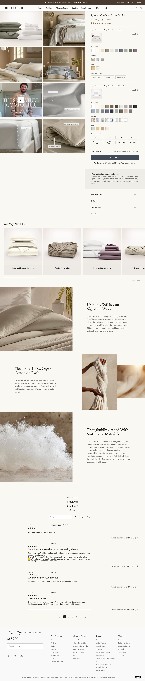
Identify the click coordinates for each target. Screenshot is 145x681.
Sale (106, 8)
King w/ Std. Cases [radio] (108, 142)
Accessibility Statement (38, 677)
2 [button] (68, 617)
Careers (53, 649)
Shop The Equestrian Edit (82, 2)
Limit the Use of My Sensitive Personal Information (74, 677)
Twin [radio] (96, 138)
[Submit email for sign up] (40, 646)
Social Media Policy (52, 677)
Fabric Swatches (122, 652)
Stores (139, 2)
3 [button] (72, 617)
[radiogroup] (114, 50)
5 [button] (80, 617)
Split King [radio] (133, 142)
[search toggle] (131, 8)
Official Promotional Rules (103, 652)
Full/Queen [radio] (109, 77)
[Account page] (136, 8)
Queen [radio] (133, 138)
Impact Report (55, 655)
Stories (53, 646)
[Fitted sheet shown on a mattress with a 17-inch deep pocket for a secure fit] (21, 136)
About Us (130, 2)
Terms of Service (26, 677)
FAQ (74, 655)
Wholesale (99, 649)
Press (52, 658)
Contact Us (76, 640)
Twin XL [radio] (108, 138)
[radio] (93, 50)
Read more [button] (53, 561)
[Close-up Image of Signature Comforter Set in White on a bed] (63, 28)
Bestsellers (121, 655)
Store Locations (122, 640)
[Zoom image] (21, 28)
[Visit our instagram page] (15, 656)
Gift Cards (121, 649)
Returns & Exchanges (79, 649)
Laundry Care (77, 658)
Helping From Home (57, 661)
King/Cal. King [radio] (121, 77)
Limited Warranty (78, 652)
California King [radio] (121, 142)
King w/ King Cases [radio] (96, 142)
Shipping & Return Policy (80, 646)
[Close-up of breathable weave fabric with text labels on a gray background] (63, 100)
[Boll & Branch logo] (14, 8)
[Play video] (21, 100)
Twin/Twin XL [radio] (96, 77)
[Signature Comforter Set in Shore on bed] (63, 64)
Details (134, 34)
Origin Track (120, 2)
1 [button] (64, 617)
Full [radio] (121, 138)
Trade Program (100, 640)
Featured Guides (100, 670)
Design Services (100, 646)
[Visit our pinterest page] (21, 656)
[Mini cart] (140, 8)
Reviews (53, 643)
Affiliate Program (101, 643)
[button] (138, 280)
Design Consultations (124, 643)
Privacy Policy (100, 655)
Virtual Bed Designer (124, 646)
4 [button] (76, 617)
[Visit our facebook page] (8, 656)
